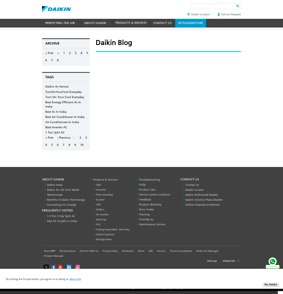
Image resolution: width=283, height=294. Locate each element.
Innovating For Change (61, 204)
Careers (161, 251)
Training (144, 214)
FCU (98, 224)
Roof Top (101, 219)
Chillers (100, 209)
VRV (98, 204)
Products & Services (131, 23)
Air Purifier (102, 214)
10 (81, 145)
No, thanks (271, 284)
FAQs (142, 184)
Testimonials (55, 194)
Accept (256, 285)
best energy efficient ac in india (63, 104)
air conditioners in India (62, 122)
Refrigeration (104, 239)
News (141, 251)
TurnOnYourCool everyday (63, 92)
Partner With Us (89, 251)
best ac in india (56, 112)
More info (75, 279)
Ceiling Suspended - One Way (112, 229)
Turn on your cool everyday (64, 97)
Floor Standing (104, 194)
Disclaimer (128, 251)
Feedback (145, 199)
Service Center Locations (154, 194)
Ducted (100, 199)
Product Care (147, 189)
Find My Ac (146, 219)
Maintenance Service (152, 224)
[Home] (56, 8)
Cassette (101, 189)
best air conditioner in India (65, 117)
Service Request (231, 14)
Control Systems (105, 234)
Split (98, 184)
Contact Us (162, 23)
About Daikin (95, 23)
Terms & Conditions (181, 251)
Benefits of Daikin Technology (66, 199)
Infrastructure (67, 251)
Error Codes (146, 209)
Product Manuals (53, 255)
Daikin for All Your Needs (63, 189)
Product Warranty (150, 204)
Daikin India (54, 184)
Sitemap (212, 260)
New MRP (49, 251)
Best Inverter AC (56, 127)
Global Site (229, 260)
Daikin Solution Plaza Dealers (204, 199)
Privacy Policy (110, 251)
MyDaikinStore (190, 23)
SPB (151, 251)
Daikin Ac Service (57, 86)
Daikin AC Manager (207, 251)
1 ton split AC (55, 132)
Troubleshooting (149, 179)
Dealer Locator (200, 14)
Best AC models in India (62, 221)
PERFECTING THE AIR (60, 23)
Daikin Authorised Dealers (201, 194)
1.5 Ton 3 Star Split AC (61, 216)
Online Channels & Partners (202, 204)
